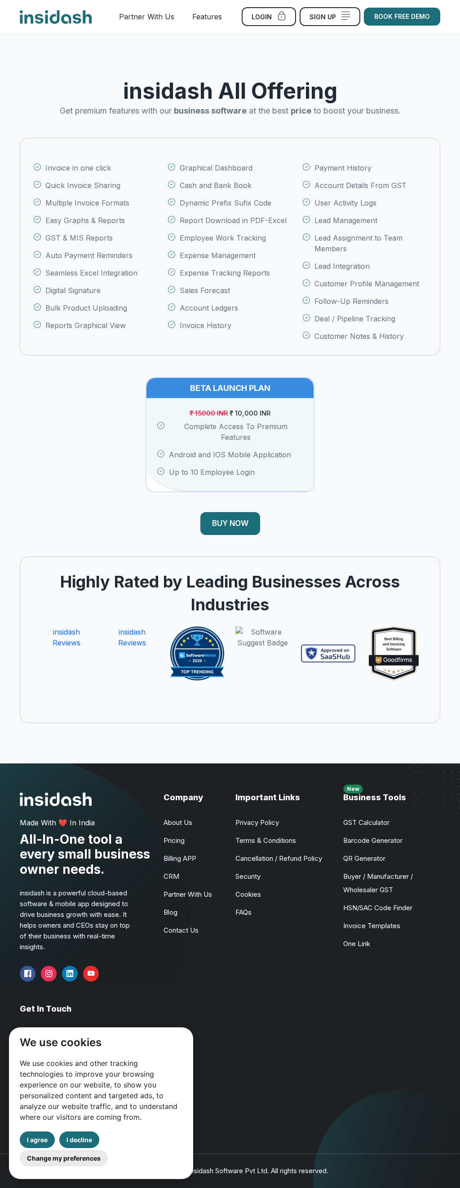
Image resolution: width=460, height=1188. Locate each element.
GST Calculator (366, 822)
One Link (356, 943)
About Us (178, 822)
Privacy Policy (257, 822)
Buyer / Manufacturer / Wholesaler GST (378, 883)
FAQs (243, 912)
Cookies (248, 894)
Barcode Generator (372, 840)
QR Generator (364, 858)
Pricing (174, 840)
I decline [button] (79, 1140)
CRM (171, 876)
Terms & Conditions (265, 840)
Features (207, 16)
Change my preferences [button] (64, 1158)
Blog (170, 912)
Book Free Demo (402, 16)
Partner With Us (146, 16)
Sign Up (324, 17)
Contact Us (181, 930)
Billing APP (180, 858)
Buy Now (230, 523)
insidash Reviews (66, 637)
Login (263, 17)
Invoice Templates (371, 925)
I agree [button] (37, 1140)
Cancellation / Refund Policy (278, 858)
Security (248, 876)
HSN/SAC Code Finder (377, 907)
